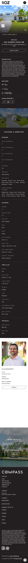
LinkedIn (4, 516)
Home (3, 478)
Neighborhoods (5, 484)
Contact (14, 387)
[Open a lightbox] (2, 25)
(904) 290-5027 (5, 378)
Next (7, 30)
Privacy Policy (18, 558)
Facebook (4, 509)
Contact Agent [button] (13, 50)
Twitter (3, 519)
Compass (4, 523)
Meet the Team (5, 480)
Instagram (4, 513)
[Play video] (14, 118)
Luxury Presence (14, 556)
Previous (4, 30)
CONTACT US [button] (14, 454)
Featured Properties (6, 482)
